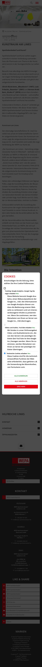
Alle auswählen (21, 376)
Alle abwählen (21, 381)
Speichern (21, 387)
